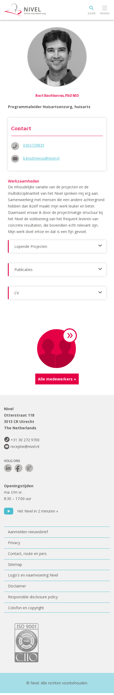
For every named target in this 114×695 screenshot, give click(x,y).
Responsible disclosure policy (33, 596)
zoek (91, 13)
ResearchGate (29, 468)
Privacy (14, 542)
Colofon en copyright (26, 607)
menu (104, 13)
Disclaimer (17, 585)
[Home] (37, 10)
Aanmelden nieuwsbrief (28, 531)
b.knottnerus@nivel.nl (41, 158)
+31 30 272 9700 (25, 439)
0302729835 (33, 145)
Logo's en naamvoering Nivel (33, 575)
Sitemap (15, 564)
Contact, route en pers (27, 553)
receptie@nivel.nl (25, 446)
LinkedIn (8, 468)
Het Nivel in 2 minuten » (37, 511)
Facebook (19, 468)
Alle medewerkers (55, 379)
